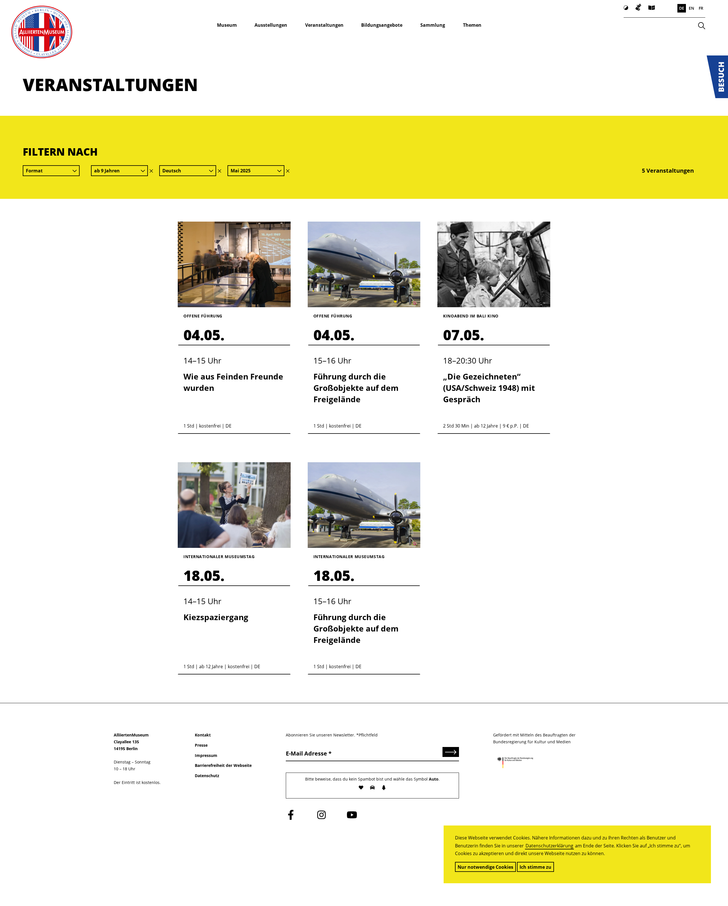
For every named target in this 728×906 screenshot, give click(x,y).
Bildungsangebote (381, 25)
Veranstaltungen (324, 25)
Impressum (206, 755)
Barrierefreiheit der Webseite (223, 765)
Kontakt (203, 735)
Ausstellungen (271, 25)
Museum (227, 25)
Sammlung (432, 25)
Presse (201, 745)
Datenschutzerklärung (549, 846)
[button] (717, 76)
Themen (472, 25)
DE (681, 8)
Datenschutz (207, 775)
